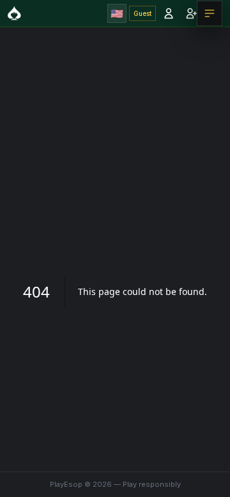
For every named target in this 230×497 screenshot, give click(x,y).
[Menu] (209, 13)
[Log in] (168, 13)
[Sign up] (191, 13)
